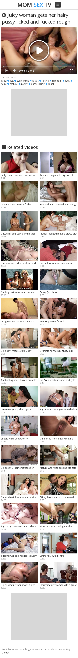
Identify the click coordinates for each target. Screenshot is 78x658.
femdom (57, 80)
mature (13, 84)
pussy (24, 84)
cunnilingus (22, 80)
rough (51, 84)
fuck (67, 80)
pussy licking (37, 84)
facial (35, 80)
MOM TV (34, 4)
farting (45, 80)
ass (11, 80)
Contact (6, 652)
